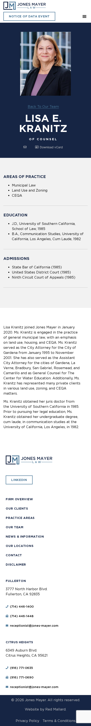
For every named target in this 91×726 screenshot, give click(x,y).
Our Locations (19, 546)
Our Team (14, 527)
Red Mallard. (55, 709)
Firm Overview (19, 499)
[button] (84, 16)
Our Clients (17, 508)
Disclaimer (16, 564)
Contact (14, 555)
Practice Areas (20, 518)
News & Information (25, 536)
